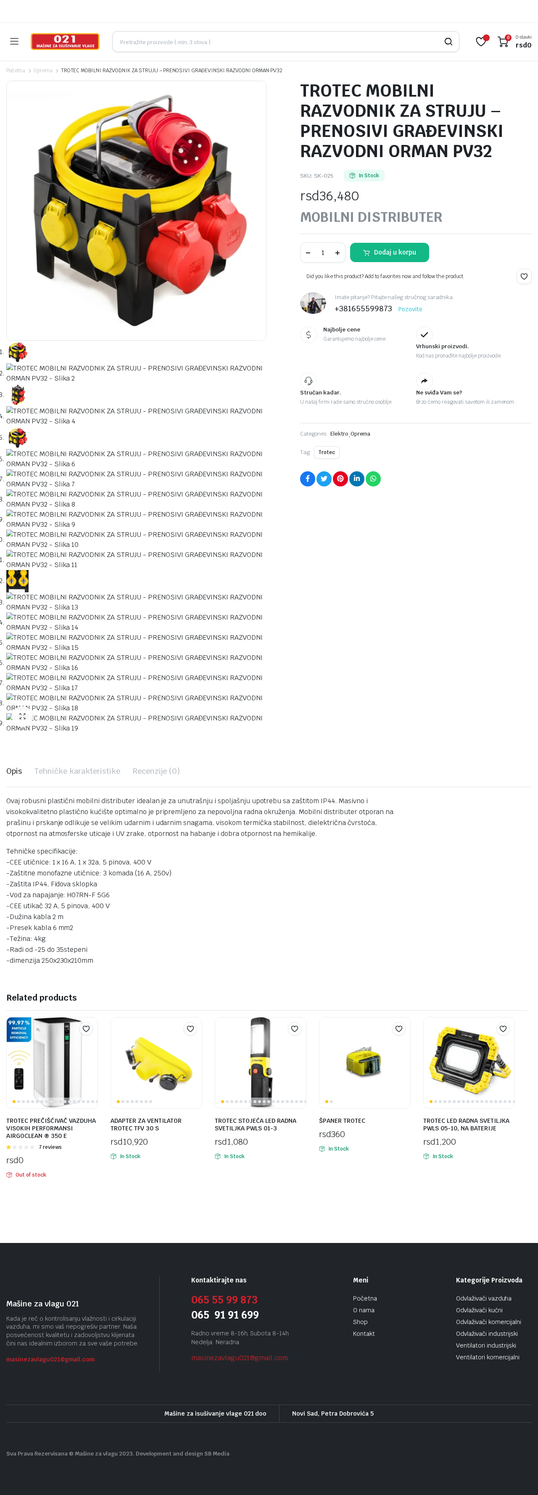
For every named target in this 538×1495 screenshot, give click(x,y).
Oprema (43, 70)
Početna (15, 70)
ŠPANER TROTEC (342, 1121)
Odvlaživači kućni (479, 1310)
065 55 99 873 (224, 1299)
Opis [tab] (14, 771)
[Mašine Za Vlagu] (65, 41)
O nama (363, 1310)
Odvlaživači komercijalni (488, 1322)
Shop (360, 1322)
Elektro (339, 433)
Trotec (327, 452)
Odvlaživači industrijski (487, 1333)
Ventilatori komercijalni (488, 1357)
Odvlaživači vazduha (484, 1298)
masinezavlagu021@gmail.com (50, 1359)
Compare (90, 1045)
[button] (22, 716)
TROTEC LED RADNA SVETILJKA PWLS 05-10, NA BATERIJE (466, 1124)
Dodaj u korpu (395, 252)
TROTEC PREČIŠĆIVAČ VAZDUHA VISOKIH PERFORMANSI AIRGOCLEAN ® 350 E (51, 1128)
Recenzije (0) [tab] (156, 771)
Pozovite (410, 309)
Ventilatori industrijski (486, 1345)
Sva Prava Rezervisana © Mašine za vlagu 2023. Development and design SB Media (117, 1453)
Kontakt (364, 1333)
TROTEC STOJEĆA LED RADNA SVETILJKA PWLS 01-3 (255, 1124)
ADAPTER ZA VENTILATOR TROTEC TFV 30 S (146, 1124)
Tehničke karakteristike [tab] (77, 771)
